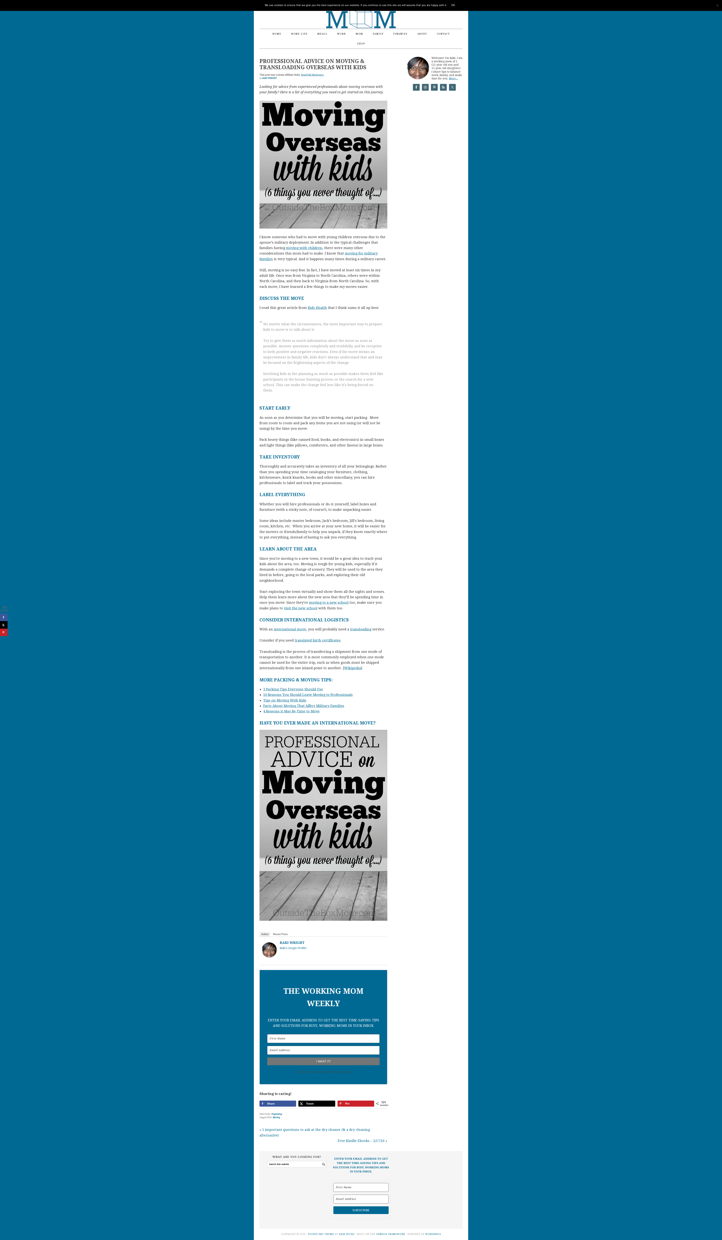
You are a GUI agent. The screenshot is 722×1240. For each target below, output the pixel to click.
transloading (360, 629)
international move (290, 629)
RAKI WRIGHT (292, 943)
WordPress (433, 1234)
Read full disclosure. (312, 74)
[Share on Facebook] (4, 617)
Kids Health (317, 308)
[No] (717, 5)
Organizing (276, 1114)
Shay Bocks (347, 1234)
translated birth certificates (318, 640)
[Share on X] (4, 625)
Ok (453, 5)
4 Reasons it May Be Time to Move (291, 711)
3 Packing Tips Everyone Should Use (293, 689)
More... (453, 78)
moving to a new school (329, 602)
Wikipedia (352, 668)
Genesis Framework (390, 1234)
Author (264, 934)
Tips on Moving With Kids (284, 700)
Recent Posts (280, 934)
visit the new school (300, 608)
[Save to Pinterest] (4, 632)
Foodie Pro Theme (321, 1234)
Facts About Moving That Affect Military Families (303, 706)
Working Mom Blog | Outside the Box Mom (361, 12)
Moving (276, 1117)
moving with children (304, 248)
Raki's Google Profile (293, 948)
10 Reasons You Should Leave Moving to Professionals (308, 695)
